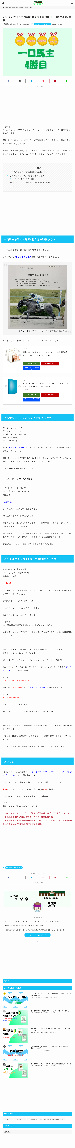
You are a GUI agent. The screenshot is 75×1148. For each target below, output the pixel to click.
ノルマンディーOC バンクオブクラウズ (27, 175)
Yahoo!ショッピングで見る (31, 368)
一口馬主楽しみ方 (35, 1119)
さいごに (14, 186)
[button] (8, 81)
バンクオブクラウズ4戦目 (24, 179)
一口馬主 (8, 1119)
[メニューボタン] (72, 3)
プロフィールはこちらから (38, 935)
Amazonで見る (31, 363)
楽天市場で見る (50, 363)
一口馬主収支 (19, 1119)
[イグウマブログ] (37, 3)
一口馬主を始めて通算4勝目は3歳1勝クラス (29, 172)
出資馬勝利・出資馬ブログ (42, 24)
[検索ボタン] (3, 3)
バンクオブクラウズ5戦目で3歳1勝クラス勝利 (30, 182)
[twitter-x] (37, 941)
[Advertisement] (37, 104)
